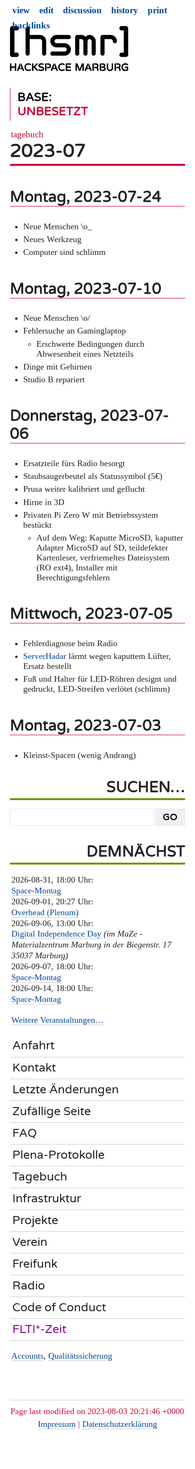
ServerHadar (44, 656)
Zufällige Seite (51, 1111)
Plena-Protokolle (58, 1155)
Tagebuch (27, 134)
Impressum (57, 1424)
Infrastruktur (46, 1198)
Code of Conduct (59, 1307)
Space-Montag (36, 890)
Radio (28, 1286)
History (124, 10)
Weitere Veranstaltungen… (57, 1020)
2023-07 (48, 151)
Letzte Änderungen (65, 1089)
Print (157, 10)
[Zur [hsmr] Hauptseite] (69, 52)
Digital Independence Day (56, 933)
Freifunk (34, 1264)
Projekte (35, 1220)
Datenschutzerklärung (119, 1424)
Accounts (27, 1356)
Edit (46, 10)
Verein (29, 1242)
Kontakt (34, 1068)
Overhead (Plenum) (45, 912)
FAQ (24, 1133)
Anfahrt (33, 1045)
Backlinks (31, 25)
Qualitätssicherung (80, 1356)
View (21, 10)
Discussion (82, 10)
